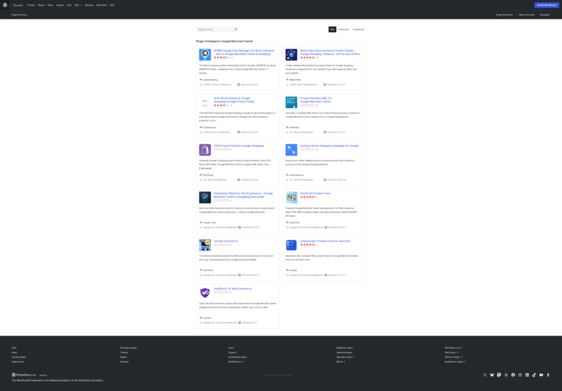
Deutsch (43, 375)
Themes (124, 352)
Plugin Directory (19, 14)
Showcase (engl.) (128, 347)
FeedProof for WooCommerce (233, 288)
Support (232, 352)
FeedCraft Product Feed (315, 193)
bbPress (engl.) (453, 357)
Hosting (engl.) (19, 357)
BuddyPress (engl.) (455, 361)
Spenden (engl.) (346, 357)
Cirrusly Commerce (226, 241)
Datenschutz (18, 361)
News (14, 352)
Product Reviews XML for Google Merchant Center (316, 100)
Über (14, 347)
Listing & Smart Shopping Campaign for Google (329, 145)
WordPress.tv (236, 361)
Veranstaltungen (344, 352)
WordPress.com (454, 347)
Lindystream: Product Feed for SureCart (325, 241)
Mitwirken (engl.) (345, 347)
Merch (341, 361)
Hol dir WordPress (546, 5)
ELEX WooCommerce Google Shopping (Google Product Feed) (234, 100)
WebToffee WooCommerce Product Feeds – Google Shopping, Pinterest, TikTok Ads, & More (330, 52)
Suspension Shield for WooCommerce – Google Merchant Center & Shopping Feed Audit (243, 195)
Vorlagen (124, 361)
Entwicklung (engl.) (237, 357)
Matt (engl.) (452, 352)
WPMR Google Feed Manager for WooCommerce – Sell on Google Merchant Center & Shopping (244, 52)
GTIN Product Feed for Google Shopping (239, 145)
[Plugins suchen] (236, 29)
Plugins (123, 357)
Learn (231, 347)
